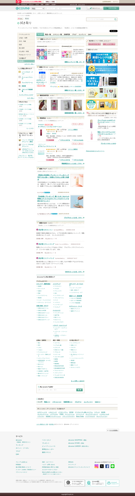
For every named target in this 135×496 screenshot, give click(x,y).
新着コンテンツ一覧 (74, 62)
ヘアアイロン (54, 414)
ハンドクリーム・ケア (76, 292)
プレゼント (45, 443)
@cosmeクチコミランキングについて (79, 467)
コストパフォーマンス (44, 358)
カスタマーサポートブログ (49, 469)
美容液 (54, 133)
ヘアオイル (74, 352)
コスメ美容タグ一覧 (42, 424)
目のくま (40, 366)
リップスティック (59, 295)
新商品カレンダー (48, 449)
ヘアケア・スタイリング (60, 325)
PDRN (61, 414)
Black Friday (80, 416)
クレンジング (41, 288)
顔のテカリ (41, 364)
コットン (49, 153)
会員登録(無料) (107, 1)
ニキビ (39, 347)
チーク (56, 300)
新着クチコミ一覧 (74, 90)
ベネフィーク (42, 144)
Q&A (42, 4)
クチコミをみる (78, 140)
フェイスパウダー (59, 322)
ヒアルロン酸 (57, 345)
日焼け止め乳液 (42, 310)
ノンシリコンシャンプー (77, 358)
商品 (47, 402)
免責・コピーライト (47, 462)
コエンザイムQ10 (59, 356)
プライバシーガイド (21, 472)
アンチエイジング (42, 352)
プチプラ (73, 347)
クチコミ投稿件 (75, 86)
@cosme (23, 441)
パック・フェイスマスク (44, 300)
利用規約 (18, 464)
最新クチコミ (46, 452)
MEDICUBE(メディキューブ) (41, 83)
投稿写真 (67, 34)
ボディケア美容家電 (76, 300)
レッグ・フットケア (76, 287)
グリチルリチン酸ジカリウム (84, 412)
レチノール (57, 354)
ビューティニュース (48, 446)
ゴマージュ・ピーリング (44, 302)
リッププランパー (75, 342)
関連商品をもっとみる (72, 163)
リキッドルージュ (59, 297)
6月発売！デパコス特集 (25, 123)
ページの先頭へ (113, 430)
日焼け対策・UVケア (42, 306)
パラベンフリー (58, 372)
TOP (18, 4)
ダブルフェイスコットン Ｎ (47, 146)
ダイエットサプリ (75, 367)
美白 (39, 342)
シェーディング (58, 304)
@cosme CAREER (79, 446)
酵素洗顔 (73, 362)
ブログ (37, 4)
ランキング (24, 4)
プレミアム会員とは (21, 462)
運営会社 (70, 462)
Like (21, 18)
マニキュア (57, 307)
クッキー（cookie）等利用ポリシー (26, 469)
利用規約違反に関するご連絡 (50, 467)
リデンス (97, 412)
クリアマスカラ (90, 416)
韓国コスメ (74, 349)
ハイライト (57, 302)
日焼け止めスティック (44, 319)
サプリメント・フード (75, 306)
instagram (96, 466)
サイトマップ (72, 464)
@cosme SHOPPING (77, 440)
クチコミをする (65, 140)
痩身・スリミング (42, 375)
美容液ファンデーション (53, 416)
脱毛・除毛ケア (75, 290)
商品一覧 (48, 34)
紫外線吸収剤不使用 (59, 368)
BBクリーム (57, 317)
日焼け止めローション (44, 312)
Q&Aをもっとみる (74, 272)
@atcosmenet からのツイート (95, 151)
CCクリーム (57, 319)
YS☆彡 (52, 86)
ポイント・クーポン (22, 448)
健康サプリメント (75, 311)
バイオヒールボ (104, 414)
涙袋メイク (74, 345)
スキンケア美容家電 (76, 298)
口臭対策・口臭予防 (43, 371)
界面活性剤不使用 (59, 366)
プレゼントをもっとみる (108, 143)
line (112, 466)
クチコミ (56, 402)
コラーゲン (57, 342)
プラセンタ (57, 352)
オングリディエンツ (92, 414)
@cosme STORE (76, 443)
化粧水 (48, 133)
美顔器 (72, 360)
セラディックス (42, 412)
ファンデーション (59, 312)
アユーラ (24, 140)
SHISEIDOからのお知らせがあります (48, 124)
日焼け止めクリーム (43, 308)
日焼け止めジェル (42, 315)
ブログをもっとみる (73, 217)
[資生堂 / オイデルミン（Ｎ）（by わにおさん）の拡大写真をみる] (54, 109)
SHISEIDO (41, 124)
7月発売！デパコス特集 (25, 104)
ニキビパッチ (53, 412)
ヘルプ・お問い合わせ (48, 464)
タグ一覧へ (30, 98)
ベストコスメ (81, 4)
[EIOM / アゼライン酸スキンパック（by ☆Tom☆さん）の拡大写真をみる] (66, 109)
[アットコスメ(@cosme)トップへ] (23, 9)
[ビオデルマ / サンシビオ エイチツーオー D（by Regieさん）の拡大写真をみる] (78, 109)
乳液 (39, 293)
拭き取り (26, 22)
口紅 (55, 293)
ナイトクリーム (69, 414)
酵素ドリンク (74, 365)
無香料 (56, 361)
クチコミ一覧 (57, 34)
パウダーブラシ (63, 412)
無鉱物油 (56, 363)
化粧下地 (56, 315)
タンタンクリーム (42, 414)
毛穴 (39, 345)
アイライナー (57, 286)
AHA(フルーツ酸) (58, 349)
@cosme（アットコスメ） (71, 424)
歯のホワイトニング (43, 373)
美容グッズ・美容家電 (75, 296)
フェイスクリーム (42, 295)
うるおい (40, 349)
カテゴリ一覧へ (29, 64)
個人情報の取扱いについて (23, 467)
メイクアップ (56, 284)
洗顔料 (39, 286)
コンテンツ (82, 34)
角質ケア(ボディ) (42, 368)
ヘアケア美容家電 (75, 302)
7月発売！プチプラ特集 (25, 109)
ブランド (31, 4)
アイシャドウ (57, 291)
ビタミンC (57, 347)
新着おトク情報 (50, 1)
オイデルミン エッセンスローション (50, 126)
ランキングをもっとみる (26, 94)
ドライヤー (40, 416)
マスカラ (56, 288)
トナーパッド (80, 414)
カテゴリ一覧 (73, 4)
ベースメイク (56, 310)
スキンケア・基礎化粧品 (43, 284)
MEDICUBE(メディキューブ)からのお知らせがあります (41, 86)
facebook (107, 466)
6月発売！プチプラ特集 (25, 119)
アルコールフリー (59, 370)
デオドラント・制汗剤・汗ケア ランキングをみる (26, 156)
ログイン (115, 1)
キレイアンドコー (101, 416)
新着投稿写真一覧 (74, 113)
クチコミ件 (73, 129)
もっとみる (29, 128)
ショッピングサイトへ (50, 140)
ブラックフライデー (68, 416)
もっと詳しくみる (77, 381)
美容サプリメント (75, 308)
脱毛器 (71, 412)
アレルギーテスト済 (59, 375)
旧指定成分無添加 (59, 377)
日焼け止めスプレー (43, 317)
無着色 (56, 359)
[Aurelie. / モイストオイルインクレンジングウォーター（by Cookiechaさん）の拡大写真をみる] (43, 109)
